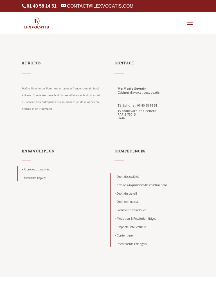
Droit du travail (126, 193)
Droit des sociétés (127, 177)
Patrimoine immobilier (130, 210)
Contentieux (124, 235)
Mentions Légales (34, 178)
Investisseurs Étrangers (131, 244)
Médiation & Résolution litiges (135, 218)
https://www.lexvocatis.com (139, 96)
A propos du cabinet (36, 169)
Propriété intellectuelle (131, 227)
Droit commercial (127, 202)
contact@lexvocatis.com (136, 101)
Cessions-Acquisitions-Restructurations (141, 185)
